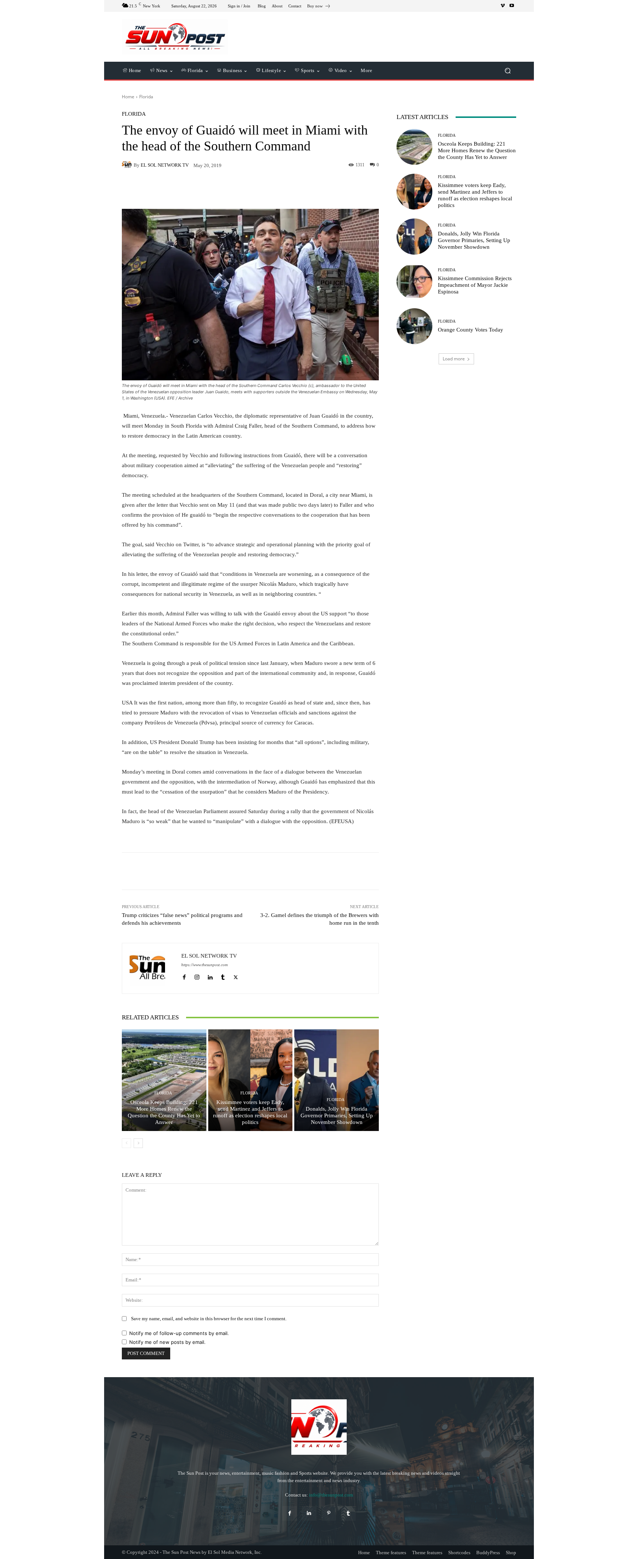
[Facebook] (184, 975)
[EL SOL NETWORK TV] (128, 165)
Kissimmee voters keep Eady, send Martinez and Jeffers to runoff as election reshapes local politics (250, 1112)
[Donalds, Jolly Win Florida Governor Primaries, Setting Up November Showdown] (336, 1080)
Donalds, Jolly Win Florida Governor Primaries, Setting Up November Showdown (337, 1115)
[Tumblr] (223, 975)
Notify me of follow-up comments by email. (179, 1333)
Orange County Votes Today (470, 330)
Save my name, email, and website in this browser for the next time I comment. (209, 1318)
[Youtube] (511, 5)
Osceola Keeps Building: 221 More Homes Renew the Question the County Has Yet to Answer (164, 1112)
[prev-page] (126, 1143)
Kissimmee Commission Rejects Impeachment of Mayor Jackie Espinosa (475, 285)
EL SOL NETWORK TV (165, 165)
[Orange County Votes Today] (414, 326)
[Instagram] (197, 975)
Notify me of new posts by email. (167, 1342)
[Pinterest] (329, 1513)
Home (128, 97)
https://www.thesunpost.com (204, 965)
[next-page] (138, 1143)
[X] (236, 975)
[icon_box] (319, 7)
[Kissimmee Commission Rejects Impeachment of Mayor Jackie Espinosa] (414, 281)
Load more (454, 359)
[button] (507, 70)
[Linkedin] (210, 975)
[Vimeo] (502, 5)
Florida (146, 97)
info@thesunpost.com (331, 1495)
